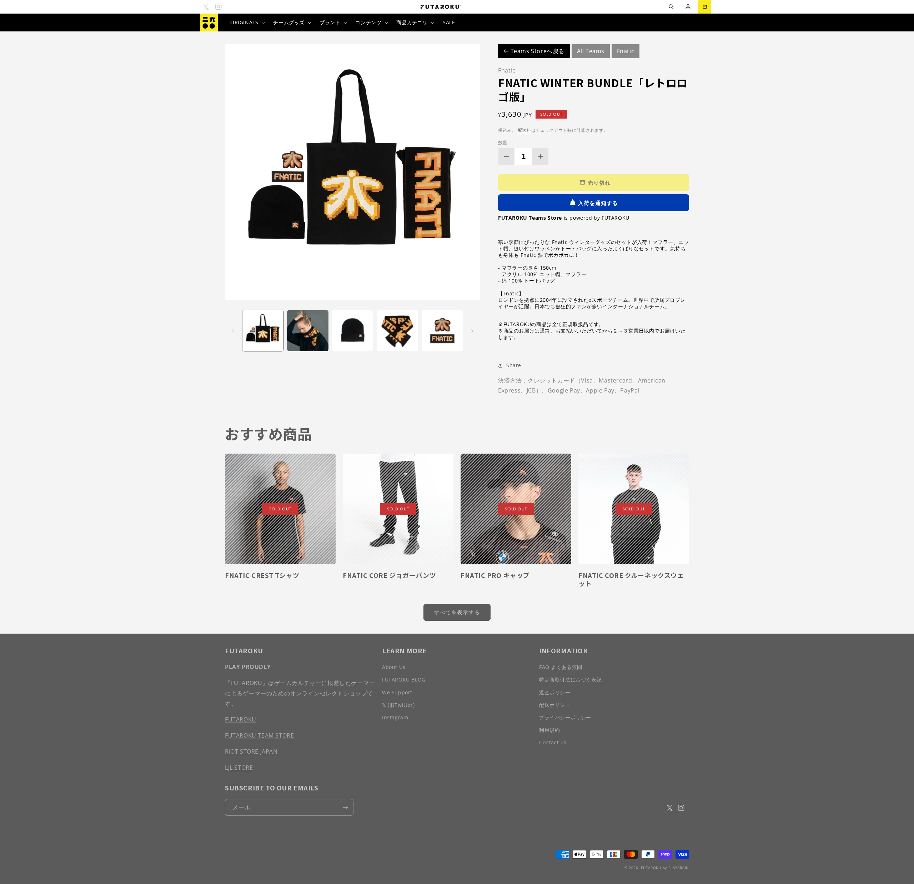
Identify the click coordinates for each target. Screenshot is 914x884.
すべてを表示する (457, 612)
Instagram (395, 717)
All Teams (590, 51)
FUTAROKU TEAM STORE (259, 735)
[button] (671, 7)
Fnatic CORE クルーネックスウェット (631, 579)
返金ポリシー (555, 692)
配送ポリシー (555, 704)
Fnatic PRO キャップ (495, 575)
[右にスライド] (472, 331)
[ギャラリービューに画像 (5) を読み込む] (442, 330)
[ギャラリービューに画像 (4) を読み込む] (397, 330)
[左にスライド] (233, 331)
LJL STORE (239, 767)
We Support (397, 692)
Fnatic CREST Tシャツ (262, 575)
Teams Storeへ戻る (536, 51)
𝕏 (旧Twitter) (398, 704)
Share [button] (513, 365)
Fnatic (625, 51)
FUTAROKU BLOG (404, 679)
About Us (394, 667)
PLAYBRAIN (678, 867)
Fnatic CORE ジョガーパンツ (389, 575)
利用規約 (549, 729)
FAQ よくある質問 (560, 667)
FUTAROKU (240, 719)
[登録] (345, 807)
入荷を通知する (598, 202)
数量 (503, 142)
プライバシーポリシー (565, 717)
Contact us (553, 742)
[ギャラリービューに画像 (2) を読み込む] (307, 330)
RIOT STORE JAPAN (251, 751)
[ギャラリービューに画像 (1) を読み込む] (262, 330)
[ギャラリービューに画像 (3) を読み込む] (352, 330)
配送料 (524, 130)
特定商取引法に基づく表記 (570, 679)
